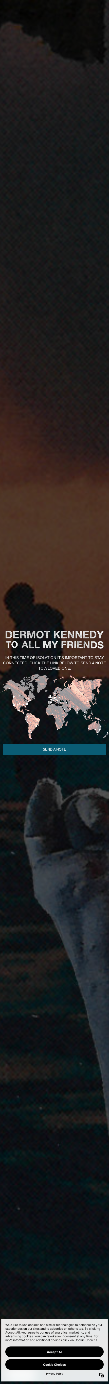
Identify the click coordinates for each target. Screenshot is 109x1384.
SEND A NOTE (54, 749)
